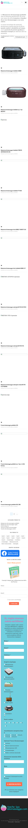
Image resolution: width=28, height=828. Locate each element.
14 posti (3, 539)
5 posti (17, 536)
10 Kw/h (14, 737)
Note (5, 766)
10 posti (18, 538)
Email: (2, 593)
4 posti (12, 536)
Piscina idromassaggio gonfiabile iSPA (9, 425)
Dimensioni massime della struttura (12, 757)
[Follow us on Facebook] (11, 7)
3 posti (8, 536)
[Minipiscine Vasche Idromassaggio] (6, 2)
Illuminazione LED (14, 541)
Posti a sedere (8, 719)
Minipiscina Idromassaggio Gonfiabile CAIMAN (11, 71)
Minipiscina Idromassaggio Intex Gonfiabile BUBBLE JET (13, 268)
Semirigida (15, 543)
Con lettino (17, 539)
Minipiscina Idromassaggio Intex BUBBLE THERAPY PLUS (13, 229)
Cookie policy (17, 821)
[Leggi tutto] (1, 68)
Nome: (2, 585)
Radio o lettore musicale (12, 753)
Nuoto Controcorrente (6, 543)
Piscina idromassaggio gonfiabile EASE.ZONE (11, 504)
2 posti (3, 536)
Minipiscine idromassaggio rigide (9, 524)
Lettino (7, 743)
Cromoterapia (5, 541)
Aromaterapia (10, 539)
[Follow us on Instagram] (14, 7)
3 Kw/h (14, 735)
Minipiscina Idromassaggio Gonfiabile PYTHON (11, 190)
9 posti (13, 538)
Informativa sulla (14, 599)
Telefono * (7, 655)
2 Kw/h (7, 735)
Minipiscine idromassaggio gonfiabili (9, 72)
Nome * (6, 641)
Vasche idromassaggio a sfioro (8, 529)
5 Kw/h (20, 735)
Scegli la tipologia (10, 662)
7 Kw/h (7, 737)
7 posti (3, 538)
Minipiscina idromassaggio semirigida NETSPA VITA (12, 346)
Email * (6, 648)
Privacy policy (11, 821)
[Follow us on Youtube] (16, 7)
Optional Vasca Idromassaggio (14, 741)
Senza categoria (5, 526)
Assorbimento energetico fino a (13, 731)
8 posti (8, 538)
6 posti (22, 536)
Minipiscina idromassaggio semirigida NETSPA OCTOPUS (13, 307)
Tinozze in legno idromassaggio (9, 527)
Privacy (19, 599)
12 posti (23, 538)
